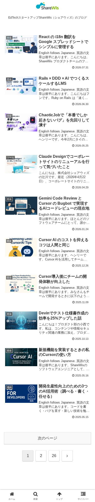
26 (54, 456)
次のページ (47, 438)
